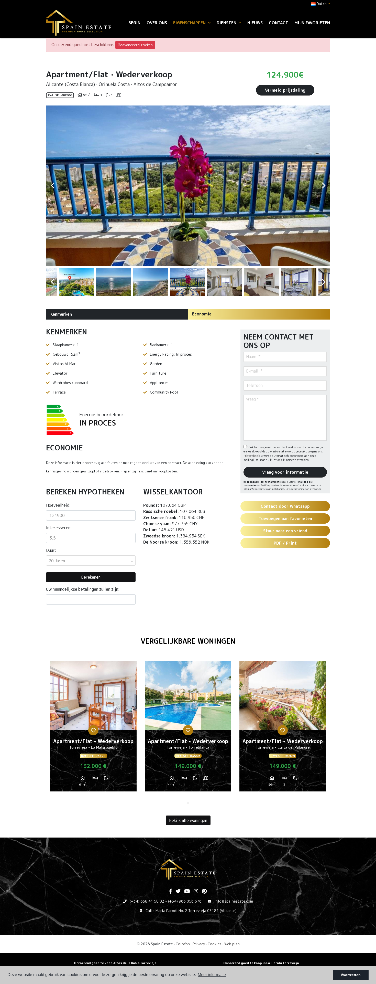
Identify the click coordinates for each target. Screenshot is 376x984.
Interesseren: (59, 528)
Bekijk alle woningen (188, 820)
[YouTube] (187, 891)
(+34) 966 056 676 (185, 901)
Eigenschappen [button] (190, 23)
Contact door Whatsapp (285, 506)
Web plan (232, 943)
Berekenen (91, 577)
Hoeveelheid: (58, 505)
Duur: (51, 550)
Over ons (157, 23)
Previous (52, 185)
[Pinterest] (204, 891)
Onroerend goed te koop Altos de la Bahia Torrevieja (115, 963)
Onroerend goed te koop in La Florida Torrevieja (261, 963)
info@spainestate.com (233, 901)
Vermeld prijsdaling (285, 90)
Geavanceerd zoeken (135, 45)
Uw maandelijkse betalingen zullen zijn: (82, 589)
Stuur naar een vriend (285, 531)
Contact (278, 23)
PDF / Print (285, 543)
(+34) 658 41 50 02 (147, 901)
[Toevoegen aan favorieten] (93, 730)
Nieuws (255, 23)
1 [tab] (188, 803)
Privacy (199, 943)
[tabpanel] (93, 728)
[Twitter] (178, 891)
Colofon (183, 943)
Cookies (215, 943)
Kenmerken (61, 314)
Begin (134, 23)
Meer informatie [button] (212, 974)
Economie (202, 314)
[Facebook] (170, 891)
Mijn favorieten (312, 23)
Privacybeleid (252, 456)
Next (323, 185)
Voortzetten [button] (351, 975)
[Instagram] (196, 891)
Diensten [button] (227, 23)
